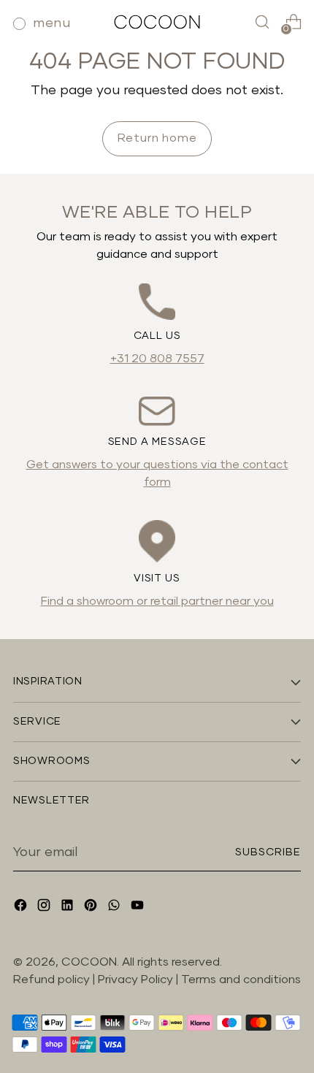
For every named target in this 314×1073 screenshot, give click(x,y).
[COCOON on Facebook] (22, 907)
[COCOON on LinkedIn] (68, 907)
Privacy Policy (137, 979)
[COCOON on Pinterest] (92, 907)
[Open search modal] (262, 22)
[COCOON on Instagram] (45, 907)
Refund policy (51, 979)
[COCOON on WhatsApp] (115, 907)
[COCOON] (157, 21)
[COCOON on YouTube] (139, 907)
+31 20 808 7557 (157, 358)
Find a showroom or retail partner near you (157, 601)
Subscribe (268, 852)
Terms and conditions (241, 979)
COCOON (89, 962)
